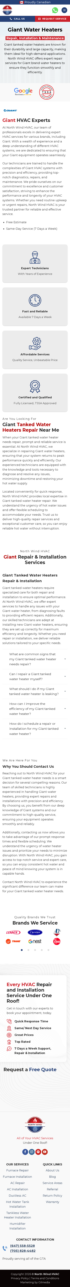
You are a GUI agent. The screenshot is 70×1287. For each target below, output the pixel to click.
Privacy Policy (20, 1278)
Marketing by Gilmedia (35, 1282)
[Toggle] (65, 659)
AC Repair (17, 1183)
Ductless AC (17, 1195)
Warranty (52, 1202)
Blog (52, 1176)
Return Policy (52, 1195)
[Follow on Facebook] (25, 1152)
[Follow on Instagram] (32, 1152)
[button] (64, 10)
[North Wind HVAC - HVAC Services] (12, 10)
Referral (52, 1189)
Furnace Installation (17, 1176)
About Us (52, 1170)
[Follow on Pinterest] (38, 1152)
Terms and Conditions (45, 1278)
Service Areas (52, 1183)
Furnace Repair (17, 1170)
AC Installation (17, 1189)
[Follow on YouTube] (45, 1152)
